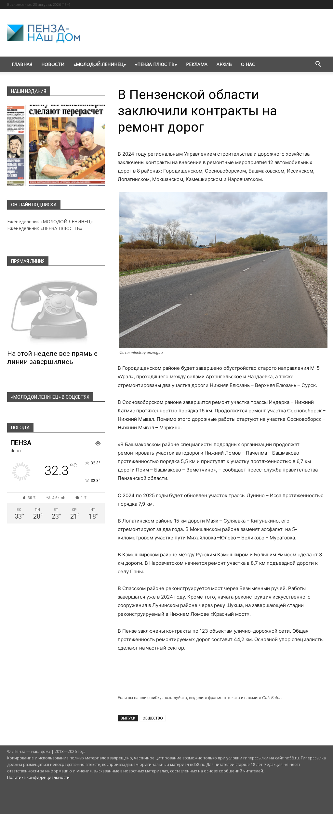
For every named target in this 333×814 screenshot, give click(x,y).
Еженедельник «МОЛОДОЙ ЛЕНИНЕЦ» (50, 221)
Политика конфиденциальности (38, 777)
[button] (318, 65)
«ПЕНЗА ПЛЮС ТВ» (156, 64)
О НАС (248, 64)
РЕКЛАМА (196, 64)
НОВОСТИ (52, 64)
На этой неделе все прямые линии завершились (52, 358)
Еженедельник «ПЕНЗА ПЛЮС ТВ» (44, 228)
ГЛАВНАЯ (22, 64)
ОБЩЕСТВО (152, 718)
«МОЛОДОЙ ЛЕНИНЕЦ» (99, 64)
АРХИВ (224, 64)
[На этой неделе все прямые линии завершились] (56, 310)
